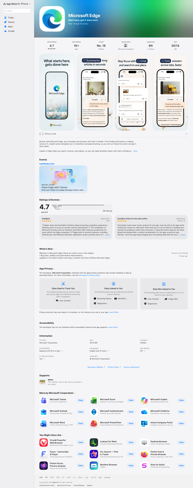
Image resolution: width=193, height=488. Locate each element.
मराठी (57, 477)
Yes (40, 359)
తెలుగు (80, 477)
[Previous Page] (37, 92)
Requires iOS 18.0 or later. (50, 351)
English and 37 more (98, 351)
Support (89, 485)
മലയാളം (107, 477)
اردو (74, 477)
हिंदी (46, 477)
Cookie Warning (79, 485)
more (135, 151)
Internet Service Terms (46, 485)
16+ (141, 351)
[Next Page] (190, 92)
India (41, 477)
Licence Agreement (132, 367)
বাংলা (63, 477)
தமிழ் (86, 477)
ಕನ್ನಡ (100, 477)
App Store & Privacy (64, 485)
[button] (17, 18)
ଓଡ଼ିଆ (69, 477)
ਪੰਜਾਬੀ (52, 477)
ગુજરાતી (93, 477)
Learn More (114, 312)
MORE (107, 235)
